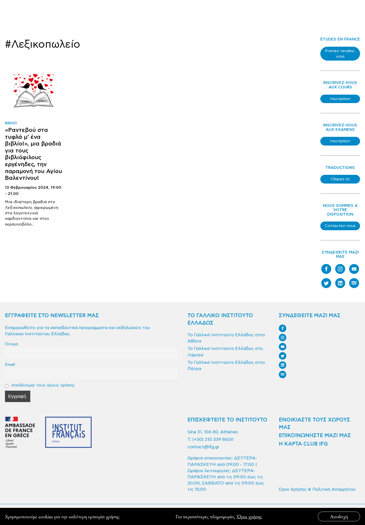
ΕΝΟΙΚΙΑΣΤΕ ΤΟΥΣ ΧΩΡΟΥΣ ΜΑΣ (314, 423)
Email (10, 364)
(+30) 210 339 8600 (213, 439)
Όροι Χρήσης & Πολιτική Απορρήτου (317, 489)
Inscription (340, 99)
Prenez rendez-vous (340, 54)
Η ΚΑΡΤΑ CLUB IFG (303, 444)
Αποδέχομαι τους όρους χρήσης (42, 385)
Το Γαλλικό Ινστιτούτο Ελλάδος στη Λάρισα (225, 351)
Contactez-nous (340, 226)
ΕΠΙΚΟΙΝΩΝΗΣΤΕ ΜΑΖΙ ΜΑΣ (315, 435)
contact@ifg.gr (203, 447)
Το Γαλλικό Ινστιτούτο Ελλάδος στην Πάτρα (226, 365)
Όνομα (11, 343)
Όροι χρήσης (249, 516)
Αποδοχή (339, 516)
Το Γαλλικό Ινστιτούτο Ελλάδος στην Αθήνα (226, 338)
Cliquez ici (340, 179)
